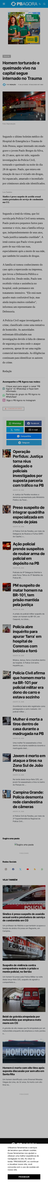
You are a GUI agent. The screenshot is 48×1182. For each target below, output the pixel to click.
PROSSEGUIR (24, 1177)
